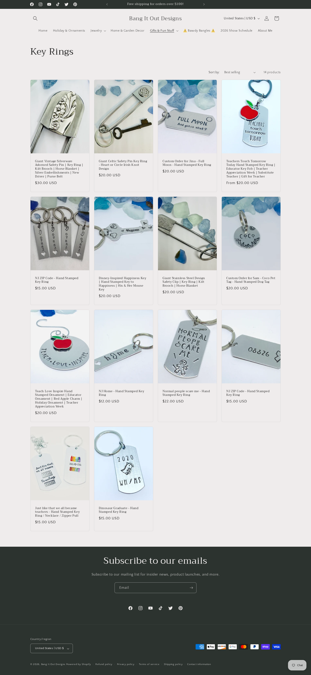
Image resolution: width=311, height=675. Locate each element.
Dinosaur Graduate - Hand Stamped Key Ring (118, 510)
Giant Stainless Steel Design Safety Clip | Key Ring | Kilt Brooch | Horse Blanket (184, 282)
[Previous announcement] (107, 4)
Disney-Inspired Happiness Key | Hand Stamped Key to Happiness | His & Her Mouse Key (122, 284)
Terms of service (149, 664)
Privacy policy (126, 664)
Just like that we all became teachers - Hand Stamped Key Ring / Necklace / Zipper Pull (57, 512)
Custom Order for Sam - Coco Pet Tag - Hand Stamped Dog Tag (250, 280)
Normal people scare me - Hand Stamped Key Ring (186, 393)
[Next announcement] (204, 4)
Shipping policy (173, 664)
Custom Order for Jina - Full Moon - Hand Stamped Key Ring (187, 163)
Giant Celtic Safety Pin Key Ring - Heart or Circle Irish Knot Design (123, 165)
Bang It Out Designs (53, 664)
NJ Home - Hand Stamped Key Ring (121, 393)
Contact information (199, 664)
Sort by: (214, 72)
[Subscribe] (191, 587)
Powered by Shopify (78, 664)
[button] (35, 18)
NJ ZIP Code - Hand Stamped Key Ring (57, 280)
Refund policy (103, 664)
